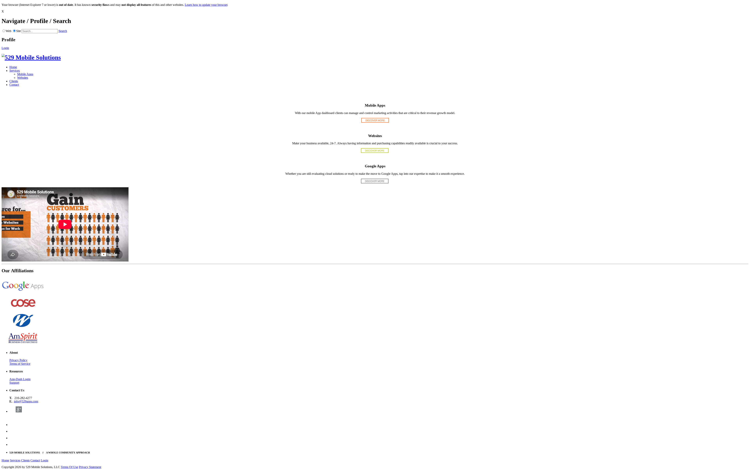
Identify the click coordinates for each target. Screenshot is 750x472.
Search (63, 31)
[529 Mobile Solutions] (31, 57)
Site (18, 31)
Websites (22, 77)
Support (14, 382)
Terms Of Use (69, 467)
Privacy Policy (18, 360)
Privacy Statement (90, 467)
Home (13, 67)
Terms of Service (19, 363)
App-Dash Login (19, 379)
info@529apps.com (26, 401)
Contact (14, 84)
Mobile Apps (25, 74)
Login (5, 48)
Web (8, 31)
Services (14, 70)
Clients (13, 81)
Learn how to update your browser (206, 4)
